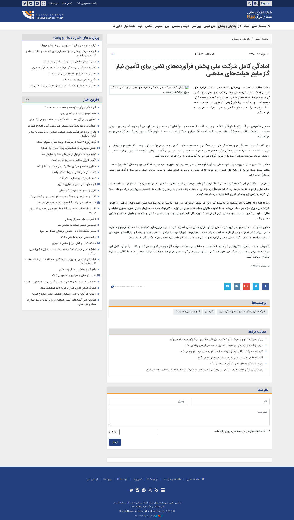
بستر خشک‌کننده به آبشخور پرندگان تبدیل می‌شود (68, 231)
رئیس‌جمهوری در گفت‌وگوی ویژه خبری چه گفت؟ (68, 148)
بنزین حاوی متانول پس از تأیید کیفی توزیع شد (69, 62)
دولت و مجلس (180, 26)
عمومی (158, 26)
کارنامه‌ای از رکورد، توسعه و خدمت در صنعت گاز (70, 108)
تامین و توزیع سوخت (188, 311)
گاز (240, 26)
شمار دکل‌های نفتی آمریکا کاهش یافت (74, 172)
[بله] (137, 491)
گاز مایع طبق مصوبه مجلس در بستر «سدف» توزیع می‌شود (230, 358)
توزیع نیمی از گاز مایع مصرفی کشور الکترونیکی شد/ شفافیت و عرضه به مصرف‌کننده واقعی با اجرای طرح (204, 370)
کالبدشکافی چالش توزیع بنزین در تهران (74, 243)
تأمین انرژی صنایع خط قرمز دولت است (73, 160)
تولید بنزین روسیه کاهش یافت (78, 237)
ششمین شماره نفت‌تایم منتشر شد (77, 225)
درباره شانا (53, 3)
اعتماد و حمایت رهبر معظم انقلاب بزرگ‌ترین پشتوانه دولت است (60, 282)
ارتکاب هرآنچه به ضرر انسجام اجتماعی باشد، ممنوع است (64, 294)
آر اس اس (92, 479)
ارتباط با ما (122, 479)
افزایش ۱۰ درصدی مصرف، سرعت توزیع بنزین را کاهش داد (63, 86)
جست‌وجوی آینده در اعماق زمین (78, 114)
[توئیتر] (131, 491)
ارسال (115, 442)
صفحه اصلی (259, 26)
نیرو (167, 26)
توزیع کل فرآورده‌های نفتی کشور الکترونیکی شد (236, 364)
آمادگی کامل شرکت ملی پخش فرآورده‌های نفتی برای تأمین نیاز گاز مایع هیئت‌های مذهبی (193, 70)
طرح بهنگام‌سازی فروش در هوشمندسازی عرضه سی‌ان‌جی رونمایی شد (224, 346)
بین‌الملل (196, 26)
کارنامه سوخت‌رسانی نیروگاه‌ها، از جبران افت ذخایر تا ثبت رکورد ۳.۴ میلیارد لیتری (60, 53)
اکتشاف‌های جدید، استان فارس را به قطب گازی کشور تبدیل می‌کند (62, 251)
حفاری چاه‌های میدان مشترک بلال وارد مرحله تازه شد (66, 166)
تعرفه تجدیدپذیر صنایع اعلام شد (78, 178)
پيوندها (107, 479)
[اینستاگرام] (150, 491)
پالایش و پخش (227, 26)
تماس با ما (67, 3)
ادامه (26, 99)
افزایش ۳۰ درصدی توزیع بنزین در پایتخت (72, 74)
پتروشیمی (209, 26)
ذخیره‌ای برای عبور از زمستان (80, 219)
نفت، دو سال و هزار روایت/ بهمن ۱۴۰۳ (74, 276)
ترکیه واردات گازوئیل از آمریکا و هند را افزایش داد (68, 154)
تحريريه (138, 479)
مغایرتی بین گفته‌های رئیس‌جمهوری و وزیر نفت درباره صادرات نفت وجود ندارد (61, 302)
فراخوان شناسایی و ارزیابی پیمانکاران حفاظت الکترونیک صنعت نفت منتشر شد (60, 262)
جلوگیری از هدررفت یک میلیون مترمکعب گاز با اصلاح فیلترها (62, 126)
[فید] (156, 491)
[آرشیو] (162, 491)
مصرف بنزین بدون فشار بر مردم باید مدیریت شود (68, 288)
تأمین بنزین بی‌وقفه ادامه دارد (79, 80)
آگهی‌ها (117, 26)
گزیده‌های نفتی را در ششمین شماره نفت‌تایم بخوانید (66, 203)
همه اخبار (129, 26)
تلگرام (37, 3)
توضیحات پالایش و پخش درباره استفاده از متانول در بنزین (63, 68)
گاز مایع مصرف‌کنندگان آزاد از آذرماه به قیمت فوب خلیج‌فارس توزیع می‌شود (221, 352)
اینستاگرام (43, 3)
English (265, 3)
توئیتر (24, 3)
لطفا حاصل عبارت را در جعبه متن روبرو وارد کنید (242, 431)
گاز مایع (209, 311)
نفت (246, 26)
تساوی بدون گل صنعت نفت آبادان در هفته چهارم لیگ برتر (63, 120)
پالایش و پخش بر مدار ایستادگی (77, 270)
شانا (245, 14)
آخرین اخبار (91, 100)
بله (31, 3)
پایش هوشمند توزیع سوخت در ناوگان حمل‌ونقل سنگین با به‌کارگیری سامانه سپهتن (216, 340)
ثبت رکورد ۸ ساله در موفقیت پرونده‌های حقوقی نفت (66, 142)
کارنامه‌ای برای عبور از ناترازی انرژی (77, 184)
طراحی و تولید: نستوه (145, 516)
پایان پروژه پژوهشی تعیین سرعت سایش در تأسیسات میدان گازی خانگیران (62, 134)
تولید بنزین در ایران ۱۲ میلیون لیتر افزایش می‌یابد (68, 45)
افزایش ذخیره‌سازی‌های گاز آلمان (77, 191)
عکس (148, 26)
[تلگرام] (144, 491)
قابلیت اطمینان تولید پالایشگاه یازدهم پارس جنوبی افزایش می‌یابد (63, 211)
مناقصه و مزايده (172, 479)
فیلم (140, 26)
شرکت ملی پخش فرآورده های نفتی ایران (242, 311)
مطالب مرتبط (257, 332)
